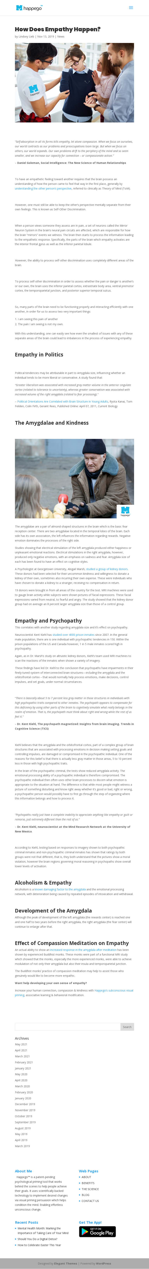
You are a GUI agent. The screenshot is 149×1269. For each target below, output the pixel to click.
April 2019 (21, 1140)
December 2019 (25, 1104)
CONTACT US (90, 1201)
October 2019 (23, 1116)
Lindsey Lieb (26, 36)
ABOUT (86, 1177)
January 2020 (23, 1098)
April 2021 (21, 1050)
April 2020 (21, 1080)
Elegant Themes (65, 1263)
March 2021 (22, 1056)
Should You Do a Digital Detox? (37, 1239)
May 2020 (21, 1074)
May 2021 (21, 1044)
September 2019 (25, 1122)
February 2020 (24, 1092)
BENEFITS (88, 1183)
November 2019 (25, 1110)
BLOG (85, 1195)
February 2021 (24, 1062)
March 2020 (22, 1086)
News (60, 36)
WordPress (103, 1263)
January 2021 (23, 1068)
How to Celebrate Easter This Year (39, 1245)
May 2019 (21, 1134)
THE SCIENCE (90, 1189)
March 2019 (22, 1146)
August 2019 (23, 1128)
